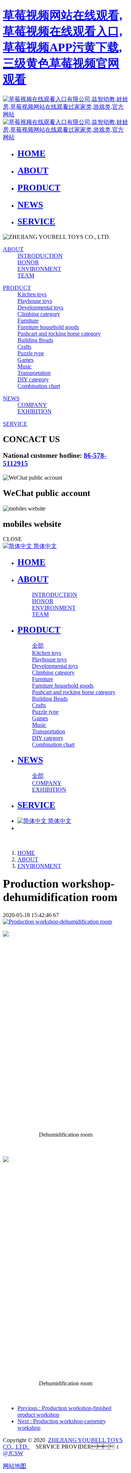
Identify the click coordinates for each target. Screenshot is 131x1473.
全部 (38, 646)
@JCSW (13, 1453)
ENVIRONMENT (39, 866)
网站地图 (14, 1466)
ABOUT (27, 859)
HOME (31, 562)
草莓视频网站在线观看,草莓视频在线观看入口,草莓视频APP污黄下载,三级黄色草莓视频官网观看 (62, 47)
